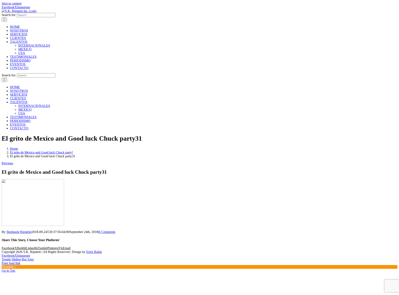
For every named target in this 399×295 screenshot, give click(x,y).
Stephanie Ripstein (18, 232)
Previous (7, 163)
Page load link (11, 263)
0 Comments (107, 232)
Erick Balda (94, 252)
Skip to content (11, 3)
